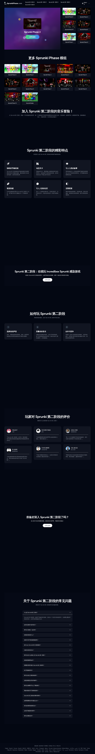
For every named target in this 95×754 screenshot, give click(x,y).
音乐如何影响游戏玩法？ (30, 705)
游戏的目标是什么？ (29, 635)
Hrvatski (86, 750)
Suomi (50, 750)
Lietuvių (51, 751)
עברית (63, 750)
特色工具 (58, 745)
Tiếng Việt (9, 750)
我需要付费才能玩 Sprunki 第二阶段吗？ (34, 665)
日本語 (33, 748)
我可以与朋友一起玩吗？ (30, 630)
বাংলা (79, 748)
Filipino (25, 750)
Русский (51, 748)
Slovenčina (71, 750)
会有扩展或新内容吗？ (29, 710)
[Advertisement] (47, 132)
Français (15, 748)
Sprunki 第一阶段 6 (30, 4)
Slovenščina (38, 751)
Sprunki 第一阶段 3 (41, 2)
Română (30, 750)
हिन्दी (81, 748)
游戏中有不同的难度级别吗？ (31, 640)
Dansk (46, 750)
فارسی (66, 750)
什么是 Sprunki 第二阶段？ (31, 612)
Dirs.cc (54, 745)
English (6, 748)
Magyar (34, 750)
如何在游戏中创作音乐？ (30, 624)
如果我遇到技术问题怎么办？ (31, 700)
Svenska (39, 750)
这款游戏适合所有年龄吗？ (30, 680)
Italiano (46, 748)
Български (81, 750)
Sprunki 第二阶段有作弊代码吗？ (32, 695)
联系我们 (46, 745)
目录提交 (51, 745)
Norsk (43, 750)
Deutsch (11, 748)
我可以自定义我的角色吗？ (30, 675)
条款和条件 (41, 745)
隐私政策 (36, 745)
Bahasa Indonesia (57, 748)
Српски (76, 750)
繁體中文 (29, 748)
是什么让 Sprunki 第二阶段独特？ (32, 645)
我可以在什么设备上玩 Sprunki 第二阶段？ (34, 655)
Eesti (43, 751)
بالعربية (76, 748)
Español (20, 748)
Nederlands (21, 750)
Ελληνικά (59, 750)
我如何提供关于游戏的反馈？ (31, 690)
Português (41, 748)
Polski (84, 748)
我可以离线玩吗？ (28, 715)
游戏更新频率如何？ (29, 660)
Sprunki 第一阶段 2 (30, 2)
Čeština (54, 750)
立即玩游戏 (32, 37)
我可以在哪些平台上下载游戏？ (32, 685)
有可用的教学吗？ (28, 670)
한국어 (37, 748)
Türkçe (88, 748)
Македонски (56, 751)
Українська (14, 750)
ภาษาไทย (72, 748)
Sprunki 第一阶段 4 (53, 2)
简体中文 (24, 748)
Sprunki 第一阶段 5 (65, 2)
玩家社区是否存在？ (29, 650)
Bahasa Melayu (65, 748)
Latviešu (46, 751)
